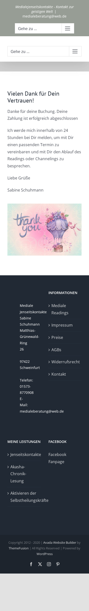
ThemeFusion (19, 548)
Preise (57, 337)
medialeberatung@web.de (44, 16)
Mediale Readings (59, 309)
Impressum (62, 325)
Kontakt (58, 374)
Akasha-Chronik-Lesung (18, 474)
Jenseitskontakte (24, 454)
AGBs (56, 349)
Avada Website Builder (59, 542)
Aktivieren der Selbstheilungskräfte (24, 496)
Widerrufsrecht (65, 362)
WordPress (45, 554)
